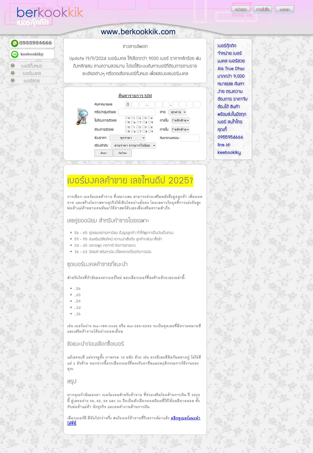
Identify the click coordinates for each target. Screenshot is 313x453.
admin (285, 9)
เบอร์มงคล (32, 73)
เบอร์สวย (32, 81)
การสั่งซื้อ (263, 9)
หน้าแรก (241, 9)
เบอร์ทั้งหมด (31, 66)
